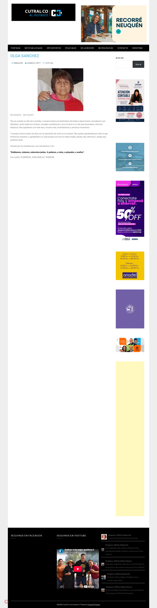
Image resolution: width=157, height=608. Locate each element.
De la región (87, 48)
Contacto (122, 48)
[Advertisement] (130, 438)
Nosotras (137, 48)
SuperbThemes (94, 604)
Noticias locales (33, 48)
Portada (15, 48)
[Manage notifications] (6, 602)
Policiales (70, 48)
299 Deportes (54, 48)
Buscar (120, 58)
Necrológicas (105, 48)
